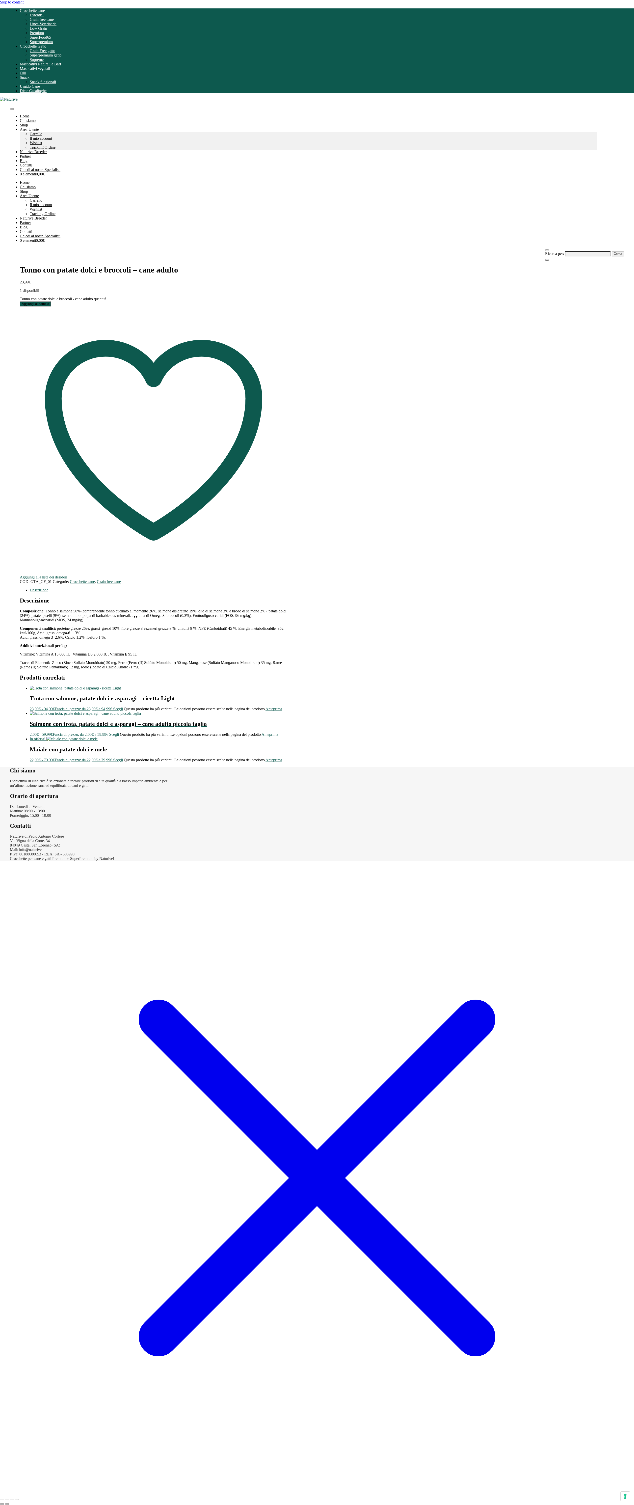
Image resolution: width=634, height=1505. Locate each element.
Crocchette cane (32, 10)
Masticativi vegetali (35, 68)
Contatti (26, 165)
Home (24, 116)
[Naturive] (9, 99)
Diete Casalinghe (33, 91)
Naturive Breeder (33, 152)
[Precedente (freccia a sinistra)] (2, 1504)
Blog (23, 161)
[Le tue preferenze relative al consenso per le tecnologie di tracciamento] (625, 1496)
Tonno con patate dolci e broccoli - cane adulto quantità (63, 299)
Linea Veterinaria (43, 24)
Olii (23, 73)
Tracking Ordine (42, 147)
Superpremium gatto (45, 55)
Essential (37, 15)
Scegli (118, 709)
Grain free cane (42, 19)
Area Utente (29, 129)
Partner (25, 156)
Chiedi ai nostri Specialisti (40, 169)
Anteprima (273, 709)
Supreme (37, 59)
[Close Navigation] (547, 260)
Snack (24, 77)
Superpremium (41, 42)
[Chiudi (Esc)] (17, 1499)
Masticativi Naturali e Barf (40, 64)
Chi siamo (28, 120)
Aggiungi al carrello (35, 304)
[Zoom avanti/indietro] (2, 1499)
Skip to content (12, 2)
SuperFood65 (40, 37)
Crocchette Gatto (33, 46)
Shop (24, 125)
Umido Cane (30, 86)
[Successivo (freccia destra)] (7, 1504)
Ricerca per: (554, 253)
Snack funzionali (43, 82)
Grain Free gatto (42, 51)
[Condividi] (12, 1499)
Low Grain (38, 28)
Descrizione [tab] (39, 590)
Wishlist (36, 143)
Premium (37, 33)
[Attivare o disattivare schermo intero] (7, 1499)
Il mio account (41, 138)
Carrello (36, 134)
